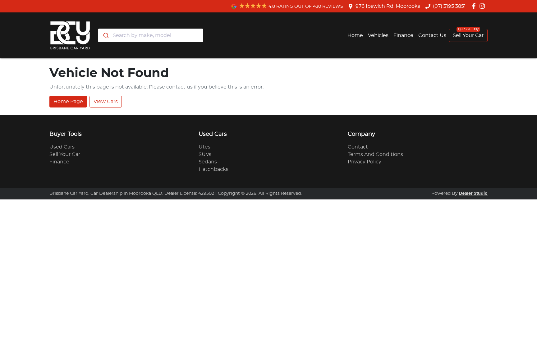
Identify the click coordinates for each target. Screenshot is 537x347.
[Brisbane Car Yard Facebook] (475, 6)
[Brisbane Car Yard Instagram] (483, 6)
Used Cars (62, 146)
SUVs (205, 154)
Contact (358, 146)
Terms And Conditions (375, 154)
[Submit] (105, 35)
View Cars (106, 101)
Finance (403, 35)
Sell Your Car (468, 35)
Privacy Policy (364, 161)
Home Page (68, 101)
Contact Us (432, 35)
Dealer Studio (473, 193)
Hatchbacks (213, 169)
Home (355, 35)
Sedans (208, 161)
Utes (204, 146)
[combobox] (150, 35)
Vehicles (378, 35)
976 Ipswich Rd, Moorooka (388, 6)
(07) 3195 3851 (449, 6)
